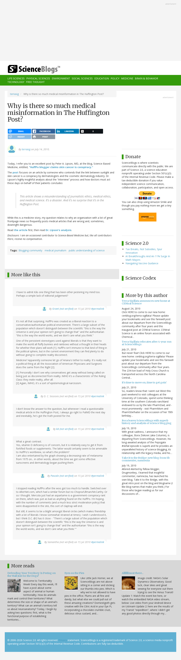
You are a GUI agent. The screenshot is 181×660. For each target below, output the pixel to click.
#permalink (97, 308)
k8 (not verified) (65, 429)
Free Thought (35, 82)
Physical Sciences (38, 78)
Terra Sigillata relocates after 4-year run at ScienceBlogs (146, 343)
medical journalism (55, 250)
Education (101, 78)
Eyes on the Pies (74, 573)
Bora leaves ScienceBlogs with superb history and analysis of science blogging (146, 422)
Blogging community (30, 250)
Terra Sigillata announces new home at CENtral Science (146, 302)
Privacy (63, 640)
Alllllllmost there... (132, 573)
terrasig (14, 94)
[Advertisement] (90, 31)
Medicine (127, 78)
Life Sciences (16, 78)
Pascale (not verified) (62, 475)
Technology (15, 82)
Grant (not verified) (63, 308)
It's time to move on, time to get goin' (144, 382)
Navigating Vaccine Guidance (141, 263)
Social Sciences (82, 78)
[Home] (35, 69)
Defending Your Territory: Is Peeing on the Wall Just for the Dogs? (31, 574)
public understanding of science (87, 250)
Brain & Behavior (146, 78)
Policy (115, 78)
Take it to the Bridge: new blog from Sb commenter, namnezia (146, 459)
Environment (61, 78)
